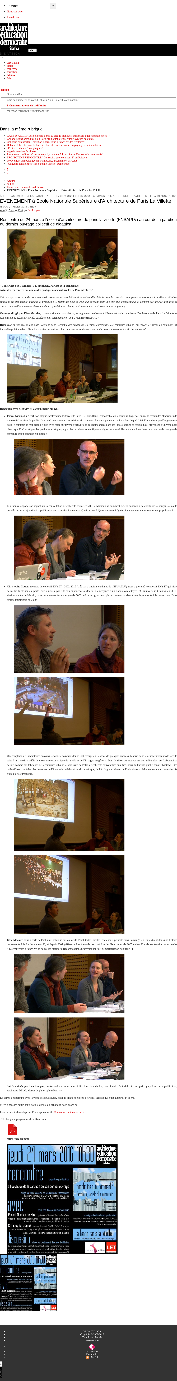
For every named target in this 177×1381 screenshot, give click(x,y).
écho (9, 78)
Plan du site (13, 17)
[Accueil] (14, 50)
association (13, 62)
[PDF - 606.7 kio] (12, 1134)
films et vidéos (14, 94)
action (10, 65)
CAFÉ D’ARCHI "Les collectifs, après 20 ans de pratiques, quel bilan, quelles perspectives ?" (58, 135)
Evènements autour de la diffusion (26, 105)
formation (12, 71)
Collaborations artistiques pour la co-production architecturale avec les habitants (50, 138)
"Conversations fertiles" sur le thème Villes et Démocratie (38, 163)
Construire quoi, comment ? (69, 1112)
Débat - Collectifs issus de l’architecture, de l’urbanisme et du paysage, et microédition (54, 145)
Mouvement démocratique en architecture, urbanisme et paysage (42, 160)
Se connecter (92, 1351)
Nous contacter (15, 11)
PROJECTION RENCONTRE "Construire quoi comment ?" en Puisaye (47, 157)
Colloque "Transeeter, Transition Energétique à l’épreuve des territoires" (46, 141)
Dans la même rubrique (21, 129)
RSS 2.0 (93, 1357)
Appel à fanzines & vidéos (21, 151)
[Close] (1, 57)
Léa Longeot (34, 210)
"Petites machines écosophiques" (25, 148)
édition (11, 75)
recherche (12, 68)
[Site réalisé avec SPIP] (92, 1346)
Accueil (11, 180)
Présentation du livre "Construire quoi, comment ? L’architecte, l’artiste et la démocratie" (55, 154)
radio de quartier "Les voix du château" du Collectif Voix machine (43, 99)
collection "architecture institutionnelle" (28, 110)
